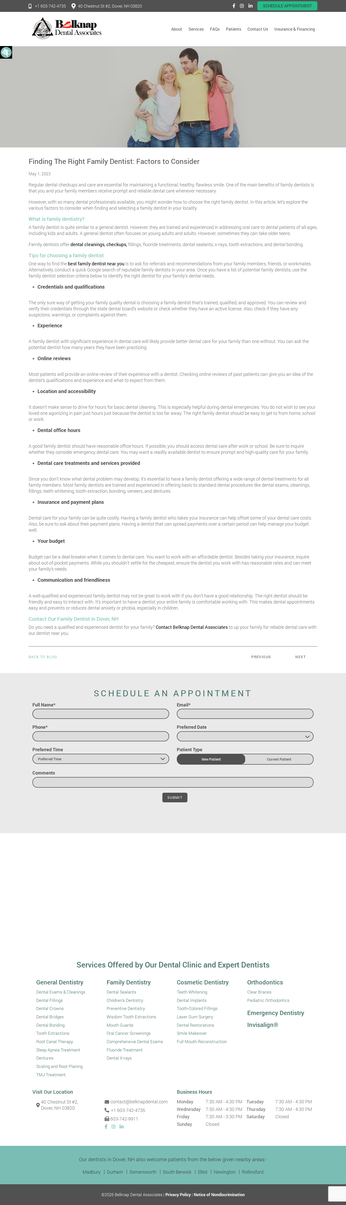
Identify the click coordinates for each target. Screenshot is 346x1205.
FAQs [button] (215, 29)
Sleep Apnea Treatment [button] (58, 1050)
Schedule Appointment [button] (287, 5)
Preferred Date (192, 727)
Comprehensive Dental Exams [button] (135, 1041)
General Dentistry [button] (59, 982)
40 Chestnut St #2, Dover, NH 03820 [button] (110, 6)
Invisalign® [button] (262, 1025)
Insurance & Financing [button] (294, 29)
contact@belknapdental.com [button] (137, 1102)
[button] (234, 6)
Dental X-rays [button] (119, 1058)
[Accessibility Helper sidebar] (6, 52)
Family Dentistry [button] (129, 982)
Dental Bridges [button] (50, 1017)
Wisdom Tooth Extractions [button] (131, 1017)
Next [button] (300, 656)
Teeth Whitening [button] (192, 992)
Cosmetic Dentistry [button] (203, 982)
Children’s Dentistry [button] (125, 1000)
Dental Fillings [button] (49, 1000)
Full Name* (43, 705)
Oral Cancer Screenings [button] (129, 1033)
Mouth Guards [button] (120, 1025)
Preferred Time (47, 749)
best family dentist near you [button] (96, 264)
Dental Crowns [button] (50, 1008)
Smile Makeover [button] (192, 1033)
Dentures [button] (44, 1058)
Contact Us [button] (257, 29)
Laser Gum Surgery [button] (195, 1017)
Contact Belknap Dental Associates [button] (192, 627)
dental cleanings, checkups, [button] (98, 244)
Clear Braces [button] (259, 992)
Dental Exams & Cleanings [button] (60, 992)
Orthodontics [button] (265, 982)
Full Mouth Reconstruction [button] (202, 1041)
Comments (43, 773)
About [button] (176, 29)
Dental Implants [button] (192, 1000)
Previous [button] (261, 656)
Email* (183, 705)
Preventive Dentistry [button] (126, 1008)
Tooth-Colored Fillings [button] (197, 1008)
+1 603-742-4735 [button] (50, 6)
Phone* (40, 727)
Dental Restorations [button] (195, 1025)
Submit (174, 797)
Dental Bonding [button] (50, 1025)
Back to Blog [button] (43, 657)
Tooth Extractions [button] (52, 1033)
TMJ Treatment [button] (51, 1075)
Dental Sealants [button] (121, 992)
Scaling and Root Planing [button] (59, 1066)
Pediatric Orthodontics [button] (268, 1000)
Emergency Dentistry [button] (275, 1013)
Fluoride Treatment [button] (125, 1050)
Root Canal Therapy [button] (54, 1041)
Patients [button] (233, 29)
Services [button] (196, 29)
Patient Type (189, 749)
